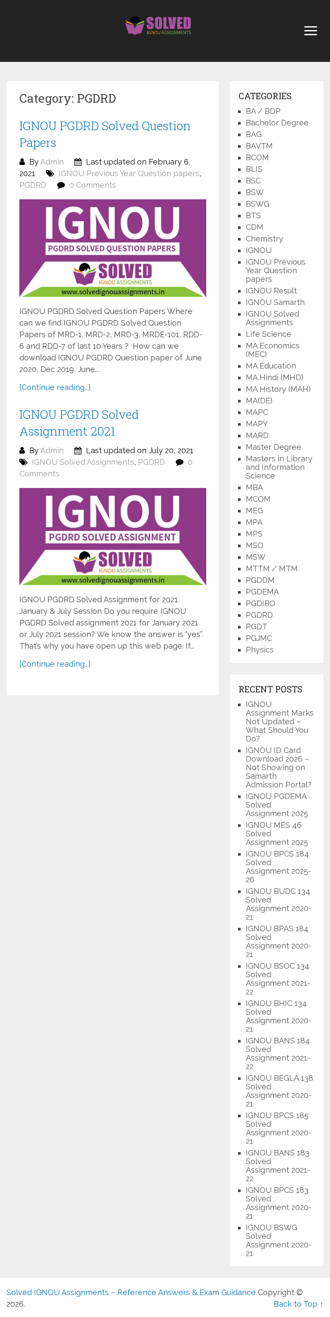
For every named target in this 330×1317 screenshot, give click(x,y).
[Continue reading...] (55, 387)
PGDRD (32, 184)
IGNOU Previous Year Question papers (128, 173)
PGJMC (259, 638)
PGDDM (260, 580)
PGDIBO (260, 603)
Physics (260, 649)
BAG (254, 134)
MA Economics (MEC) (272, 350)
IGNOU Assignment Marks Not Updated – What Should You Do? (280, 721)
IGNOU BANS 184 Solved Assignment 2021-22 (278, 1053)
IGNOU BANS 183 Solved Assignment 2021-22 (278, 1165)
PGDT (256, 626)
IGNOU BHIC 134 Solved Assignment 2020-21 (279, 1016)
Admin (52, 161)
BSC (253, 180)
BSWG (257, 203)
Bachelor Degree (277, 122)
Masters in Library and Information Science (279, 467)
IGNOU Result (271, 290)
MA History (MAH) (278, 388)
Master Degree (273, 446)
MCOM (258, 498)
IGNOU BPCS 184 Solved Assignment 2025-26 (278, 866)
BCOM (257, 157)
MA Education (271, 365)
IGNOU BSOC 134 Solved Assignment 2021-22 (278, 978)
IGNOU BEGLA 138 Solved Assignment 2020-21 (279, 1090)
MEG (254, 510)
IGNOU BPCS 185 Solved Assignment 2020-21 (279, 1128)
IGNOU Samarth (275, 302)
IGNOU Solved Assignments (83, 461)
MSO (254, 545)
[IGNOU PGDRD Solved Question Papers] (112, 247)
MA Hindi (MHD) (274, 377)
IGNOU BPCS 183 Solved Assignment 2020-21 (279, 1203)
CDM (254, 227)
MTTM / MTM (272, 568)
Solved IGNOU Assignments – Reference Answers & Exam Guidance (131, 1292)
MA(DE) (259, 400)
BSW (255, 192)
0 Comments (92, 184)
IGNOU (259, 250)
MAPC (257, 412)
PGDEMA (262, 591)
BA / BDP (263, 111)
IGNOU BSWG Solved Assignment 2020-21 (279, 1240)
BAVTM (259, 145)
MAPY (257, 423)
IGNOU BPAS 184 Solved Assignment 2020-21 (279, 941)
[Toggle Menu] (310, 31)
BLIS (254, 169)
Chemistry (264, 238)
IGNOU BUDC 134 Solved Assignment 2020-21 (279, 904)
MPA (254, 522)
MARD (257, 435)
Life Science (268, 333)
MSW (256, 556)
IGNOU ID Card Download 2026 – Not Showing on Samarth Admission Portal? (279, 767)
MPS (254, 533)
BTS (253, 215)
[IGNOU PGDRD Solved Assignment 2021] (112, 536)
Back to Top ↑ (299, 1303)
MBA (254, 487)
